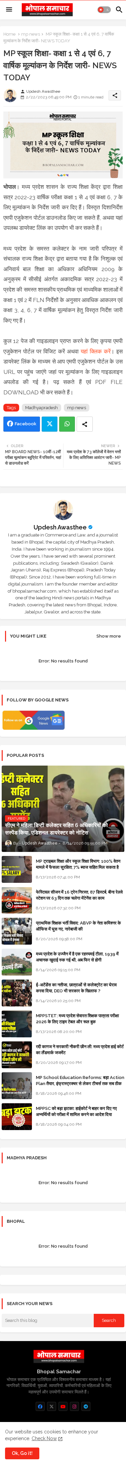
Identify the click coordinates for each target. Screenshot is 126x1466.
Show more (108, 636)
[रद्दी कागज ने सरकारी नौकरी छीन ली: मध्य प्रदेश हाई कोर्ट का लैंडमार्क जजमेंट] (17, 1054)
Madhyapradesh (41, 407)
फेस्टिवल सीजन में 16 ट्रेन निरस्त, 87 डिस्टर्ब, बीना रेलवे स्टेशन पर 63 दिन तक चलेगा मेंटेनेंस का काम (79, 895)
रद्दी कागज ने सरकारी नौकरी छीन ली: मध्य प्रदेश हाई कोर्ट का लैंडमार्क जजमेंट (80, 1049)
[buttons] (40, 1406)
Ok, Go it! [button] (22, 1453)
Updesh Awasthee (60, 527)
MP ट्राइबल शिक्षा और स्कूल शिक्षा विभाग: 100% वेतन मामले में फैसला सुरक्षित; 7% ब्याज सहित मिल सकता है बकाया (78, 867)
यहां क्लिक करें (96, 351)
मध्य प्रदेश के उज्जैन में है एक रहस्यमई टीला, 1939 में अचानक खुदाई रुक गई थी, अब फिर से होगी (77, 956)
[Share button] (85, 424)
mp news (30, 34)
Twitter (49, 424)
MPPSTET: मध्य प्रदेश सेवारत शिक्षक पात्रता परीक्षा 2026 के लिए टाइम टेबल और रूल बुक (77, 1018)
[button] (104, 9)
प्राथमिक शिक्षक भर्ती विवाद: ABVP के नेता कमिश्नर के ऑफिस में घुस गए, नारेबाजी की (78, 926)
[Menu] (9, 9)
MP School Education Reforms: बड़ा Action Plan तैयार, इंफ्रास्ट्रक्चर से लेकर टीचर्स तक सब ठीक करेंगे (80, 1083)
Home (9, 34)
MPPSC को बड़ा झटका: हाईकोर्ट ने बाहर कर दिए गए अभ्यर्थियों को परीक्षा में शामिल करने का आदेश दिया (76, 1111)
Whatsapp (67, 424)
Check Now (44, 1438)
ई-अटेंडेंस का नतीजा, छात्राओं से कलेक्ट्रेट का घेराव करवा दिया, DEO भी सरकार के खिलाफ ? (76, 987)
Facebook (25, 423)
